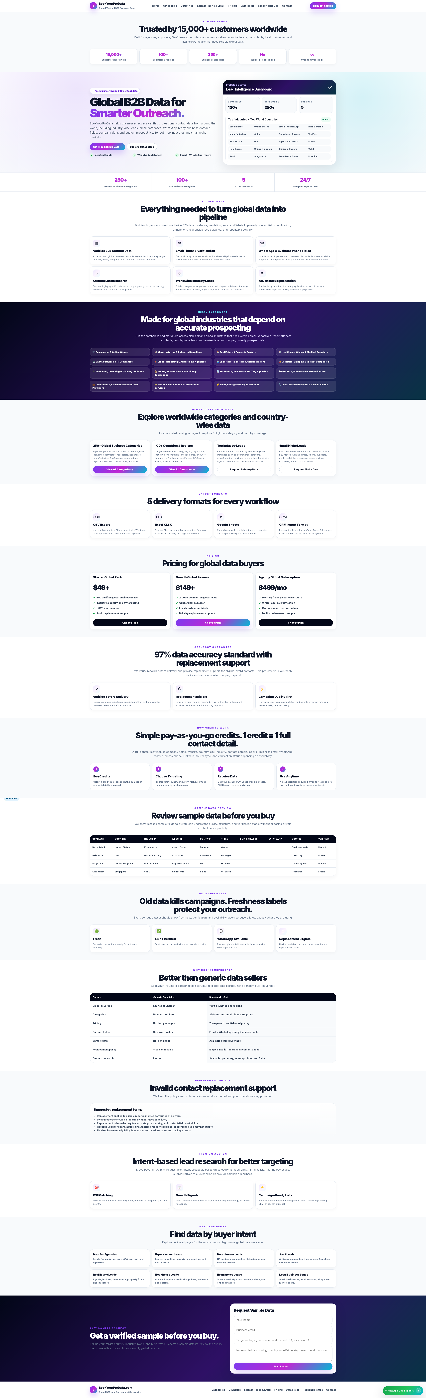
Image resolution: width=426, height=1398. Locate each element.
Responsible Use (268, 5)
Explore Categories (142, 146)
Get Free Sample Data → (107, 146)
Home (155, 5)
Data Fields (247, 5)
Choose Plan (130, 622)
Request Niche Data (306, 469)
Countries (187, 5)
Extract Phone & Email (210, 5)
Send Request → (283, 1366)
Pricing (232, 5)
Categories (170, 5)
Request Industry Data (244, 469)
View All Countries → (182, 469)
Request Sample (323, 5)
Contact (287, 5)
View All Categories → (119, 469)
